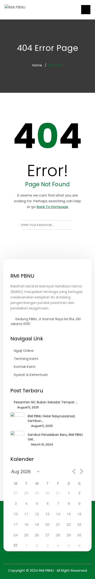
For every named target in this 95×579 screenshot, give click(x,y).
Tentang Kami (26, 358)
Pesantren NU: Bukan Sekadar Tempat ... (45, 402)
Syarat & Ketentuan (31, 374)
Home (37, 65)
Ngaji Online (24, 350)
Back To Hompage (52, 206)
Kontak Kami (24, 366)
